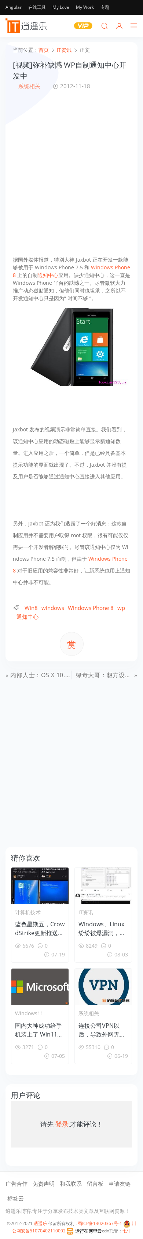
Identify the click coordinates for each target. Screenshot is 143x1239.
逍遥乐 (40, 1223)
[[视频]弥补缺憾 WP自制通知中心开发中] (71, 346)
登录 (62, 1124)
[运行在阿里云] (84, 1231)
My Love (60, 7)
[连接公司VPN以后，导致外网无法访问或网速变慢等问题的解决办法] (103, 987)
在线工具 (37, 7)
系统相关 (29, 86)
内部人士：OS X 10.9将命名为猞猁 (57, 675)
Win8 (31, 607)
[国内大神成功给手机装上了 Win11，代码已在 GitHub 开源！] (40, 987)
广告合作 (16, 1183)
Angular (14, 7)
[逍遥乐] (28, 26)
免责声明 (44, 1183)
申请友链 (120, 1183)
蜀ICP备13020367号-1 (100, 1223)
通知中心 (48, 275)
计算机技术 (28, 912)
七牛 (126, 1231)
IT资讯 (85, 912)
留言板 (95, 1183)
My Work (85, 7)
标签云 (15, 1198)
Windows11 (29, 1013)
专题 (104, 7)
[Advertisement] (71, 173)
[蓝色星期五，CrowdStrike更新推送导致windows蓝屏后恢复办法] (40, 886)
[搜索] (104, 25)
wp (121, 607)
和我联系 (71, 1183)
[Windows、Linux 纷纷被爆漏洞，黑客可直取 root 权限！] (103, 886)
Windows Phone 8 (91, 607)
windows (52, 607)
